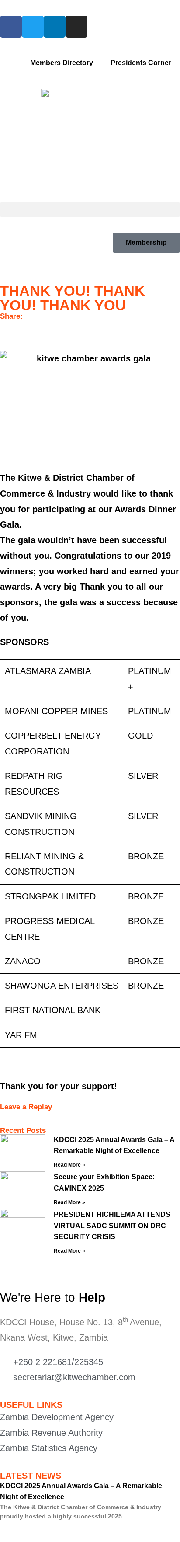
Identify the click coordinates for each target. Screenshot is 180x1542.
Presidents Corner (141, 62)
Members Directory (61, 62)
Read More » (69, 1165)
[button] (90, 209)
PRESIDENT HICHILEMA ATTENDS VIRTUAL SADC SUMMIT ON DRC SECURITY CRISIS (112, 1225)
